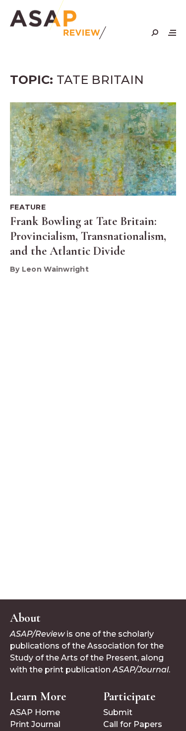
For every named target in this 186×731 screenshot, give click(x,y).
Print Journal (35, 724)
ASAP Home (35, 712)
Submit (117, 712)
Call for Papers (132, 724)
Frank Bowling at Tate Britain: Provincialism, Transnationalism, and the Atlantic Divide (88, 236)
